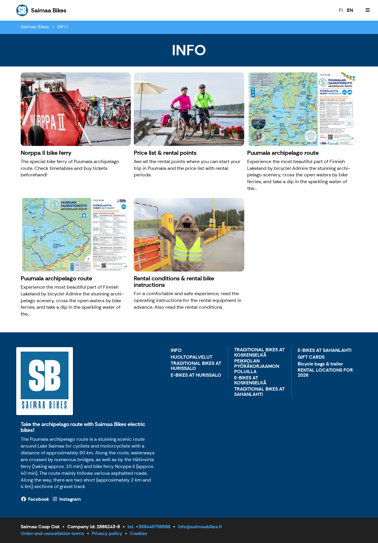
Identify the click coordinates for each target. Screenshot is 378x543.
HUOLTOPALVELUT (191, 357)
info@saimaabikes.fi (200, 527)
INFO (62, 27)
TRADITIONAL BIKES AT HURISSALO (196, 366)
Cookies (138, 533)
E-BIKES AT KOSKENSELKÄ (250, 380)
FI (341, 10)
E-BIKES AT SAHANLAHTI (324, 350)
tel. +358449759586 (149, 527)
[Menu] (367, 10)
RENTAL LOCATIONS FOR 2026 (325, 373)
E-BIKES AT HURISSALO (196, 375)
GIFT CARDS (311, 357)
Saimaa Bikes (35, 27)
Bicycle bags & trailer (320, 364)
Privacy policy (107, 533)
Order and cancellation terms (52, 533)
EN (350, 10)
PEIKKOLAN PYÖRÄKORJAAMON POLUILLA (256, 366)
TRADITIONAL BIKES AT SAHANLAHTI (259, 391)
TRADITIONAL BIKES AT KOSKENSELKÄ (259, 352)
